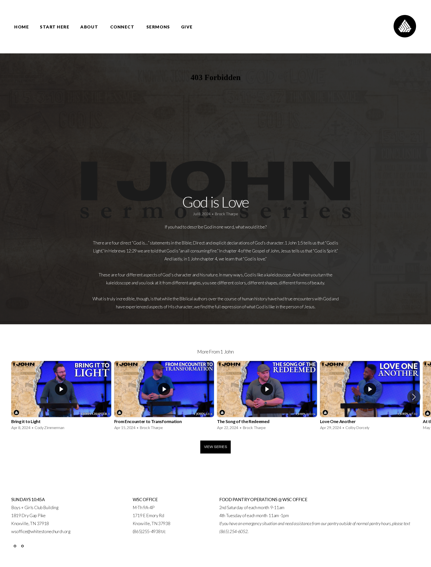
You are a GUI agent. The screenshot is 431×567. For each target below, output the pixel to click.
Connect (122, 26)
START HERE (54, 26)
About (89, 26)
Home (21, 26)
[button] (414, 396)
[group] (61, 397)
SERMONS (158, 26)
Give (187, 26)
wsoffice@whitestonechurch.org (40, 531)
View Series (215, 447)
